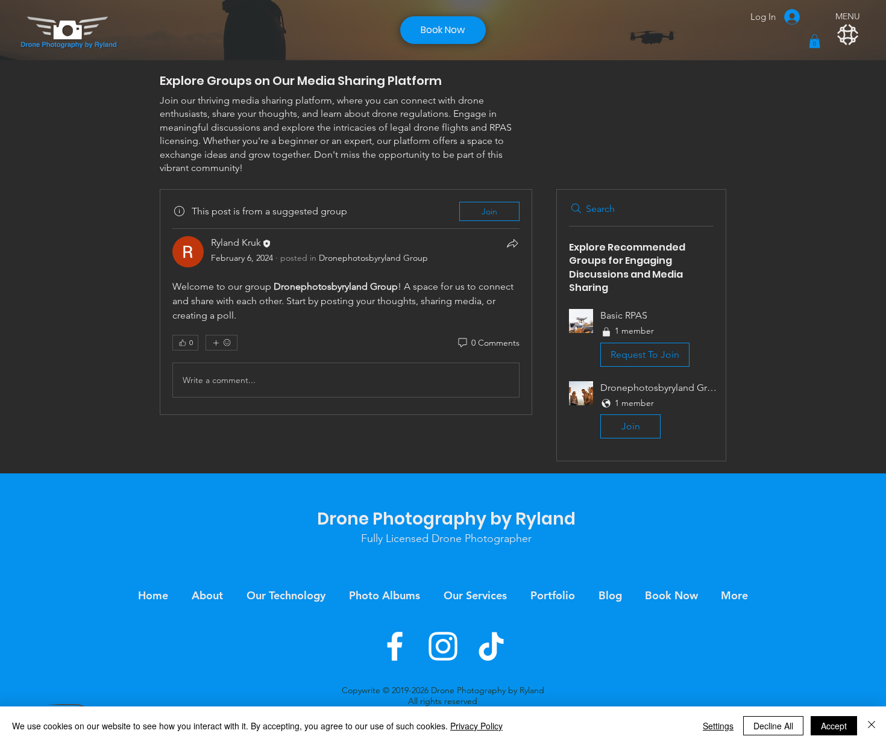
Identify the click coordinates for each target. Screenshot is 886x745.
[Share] (512, 243)
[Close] (871, 725)
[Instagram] (443, 646)
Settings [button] (718, 726)
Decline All (773, 726)
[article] (346, 302)
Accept (834, 726)
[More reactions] (221, 343)
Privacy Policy (476, 726)
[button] (814, 41)
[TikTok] (491, 646)
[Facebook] (394, 646)
